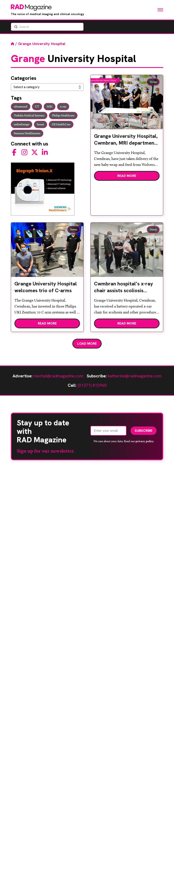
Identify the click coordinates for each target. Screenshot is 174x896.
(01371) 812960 (92, 385)
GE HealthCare (61, 124)
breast (40, 124)
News (153, 82)
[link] (127, 141)
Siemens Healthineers (27, 133)
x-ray (63, 106)
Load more (87, 343)
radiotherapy (21, 124)
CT (37, 106)
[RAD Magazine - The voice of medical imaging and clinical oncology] (31, 7)
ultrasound (20, 106)
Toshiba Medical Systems (29, 115)
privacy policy (145, 441)
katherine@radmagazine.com (135, 376)
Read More (126, 176)
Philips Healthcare (63, 115)
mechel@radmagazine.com (58, 376)
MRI (49, 106)
